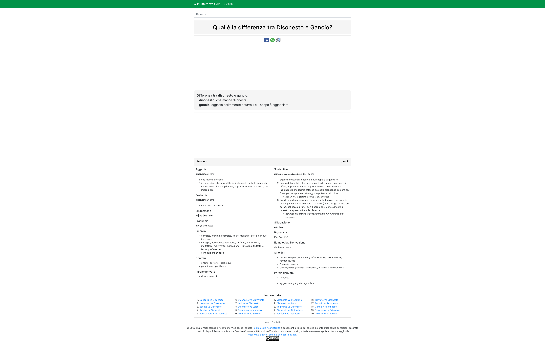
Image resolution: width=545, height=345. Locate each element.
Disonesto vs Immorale (250, 310)
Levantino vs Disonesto (212, 303)
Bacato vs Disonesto (211, 306)
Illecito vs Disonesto (210, 310)
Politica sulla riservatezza (266, 327)
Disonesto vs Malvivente (251, 299)
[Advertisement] (272, 69)
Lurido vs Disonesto (248, 303)
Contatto (228, 4)
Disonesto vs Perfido (326, 313)
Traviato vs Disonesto (326, 299)
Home (267, 322)
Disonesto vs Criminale (327, 310)
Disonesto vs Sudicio (249, 313)
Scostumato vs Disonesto (213, 313)
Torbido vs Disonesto (326, 303)
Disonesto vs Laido (248, 306)
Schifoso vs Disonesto (288, 313)
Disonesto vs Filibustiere (289, 310)
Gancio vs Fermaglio (326, 306)
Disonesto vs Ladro (286, 303)
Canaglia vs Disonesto (212, 299)
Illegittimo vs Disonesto (289, 306)
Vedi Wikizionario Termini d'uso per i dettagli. (272, 334)
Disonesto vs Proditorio (289, 299)
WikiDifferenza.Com (207, 4)
